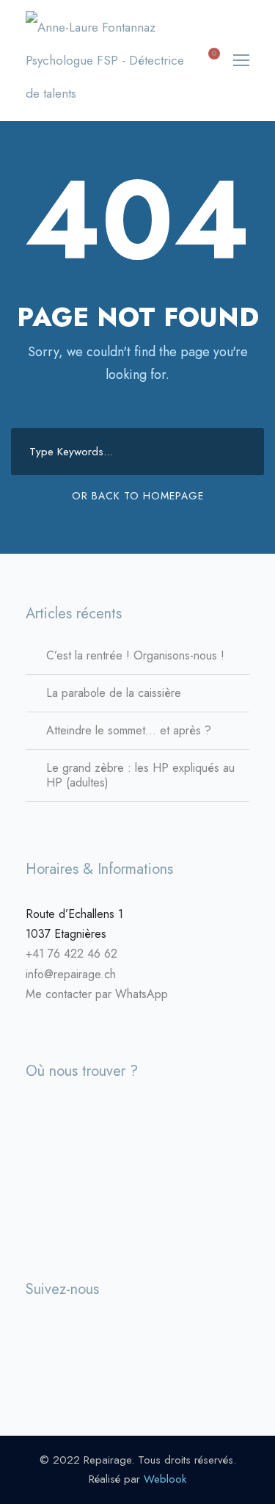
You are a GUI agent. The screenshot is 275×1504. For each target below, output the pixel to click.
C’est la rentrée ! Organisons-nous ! (135, 655)
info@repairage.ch (71, 974)
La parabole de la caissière (113, 692)
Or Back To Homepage (138, 495)
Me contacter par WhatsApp (97, 994)
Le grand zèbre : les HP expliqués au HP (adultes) (140, 775)
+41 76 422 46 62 (71, 953)
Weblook (165, 1479)
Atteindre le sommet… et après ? (128, 730)
